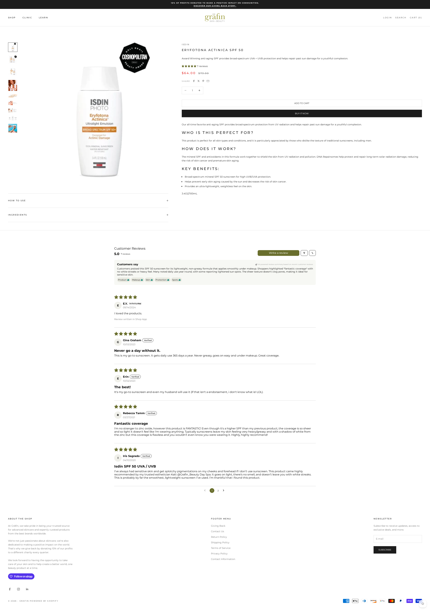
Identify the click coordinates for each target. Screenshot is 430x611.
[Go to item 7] (12, 110)
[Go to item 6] (12, 103)
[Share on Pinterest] (203, 81)
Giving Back (218, 525)
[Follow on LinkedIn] (27, 589)
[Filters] (304, 253)
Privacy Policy (219, 553)
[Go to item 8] (12, 118)
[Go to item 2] (12, 59)
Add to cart (301, 103)
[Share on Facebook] (193, 81)
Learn (43, 17)
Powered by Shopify (44, 601)
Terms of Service (220, 548)
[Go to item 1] (12, 47)
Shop (12, 17)
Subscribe (384, 549)
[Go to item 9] (12, 128)
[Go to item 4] (12, 85)
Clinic (27, 17)
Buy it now (302, 113)
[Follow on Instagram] (18, 589)
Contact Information (223, 559)
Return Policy (219, 536)
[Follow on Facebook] (9, 589)
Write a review (278, 253)
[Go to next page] (224, 490)
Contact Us (217, 531)
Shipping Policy (220, 542)
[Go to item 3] (12, 72)
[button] (189, 66)
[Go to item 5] (12, 96)
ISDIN (186, 44)
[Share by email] (208, 81)
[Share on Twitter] (198, 81)
